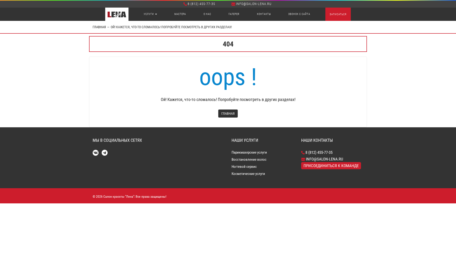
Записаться (338, 14)
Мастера (180, 14)
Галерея (233, 14)
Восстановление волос (249, 159)
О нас (207, 14)
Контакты (264, 14)
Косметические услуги (248, 174)
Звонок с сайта (299, 14)
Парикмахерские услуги (249, 152)
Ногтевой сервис (244, 167)
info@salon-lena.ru (253, 4)
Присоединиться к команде (331, 165)
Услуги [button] (149, 14)
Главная (99, 27)
